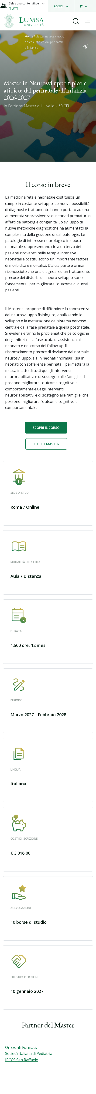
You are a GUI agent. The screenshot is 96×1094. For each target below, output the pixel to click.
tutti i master (46, 444)
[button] (48, 493)
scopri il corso (46, 427)
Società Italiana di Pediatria (28, 1053)
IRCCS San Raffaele (21, 1059)
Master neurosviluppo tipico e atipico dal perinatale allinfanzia (45, 42)
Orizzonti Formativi (21, 1047)
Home (29, 36)
